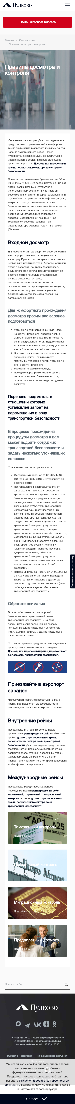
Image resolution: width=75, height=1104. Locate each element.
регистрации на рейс (36, 733)
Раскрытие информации (19, 1056)
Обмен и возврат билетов (38, 22)
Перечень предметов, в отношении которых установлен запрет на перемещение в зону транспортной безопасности (34, 407)
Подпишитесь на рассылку (72, 571)
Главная (10, 40)
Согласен (33, 1099)
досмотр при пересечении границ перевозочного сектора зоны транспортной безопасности (34, 741)
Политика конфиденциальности (52, 1056)
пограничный (32, 794)
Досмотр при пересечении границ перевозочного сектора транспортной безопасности (37, 167)
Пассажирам (27, 40)
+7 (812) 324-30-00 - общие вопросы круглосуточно (37, 1037)
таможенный (15, 794)
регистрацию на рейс (45, 790)
